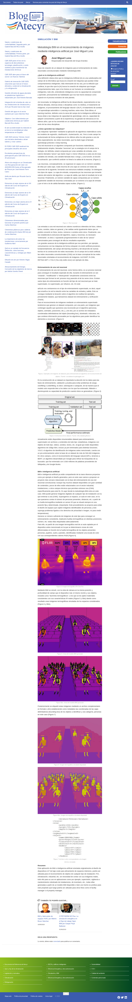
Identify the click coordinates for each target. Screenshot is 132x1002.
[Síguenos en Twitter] (122, 997)
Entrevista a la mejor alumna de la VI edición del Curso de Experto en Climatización (18, 204)
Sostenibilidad (96, 964)
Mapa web (3, 952)
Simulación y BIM (48, 39)
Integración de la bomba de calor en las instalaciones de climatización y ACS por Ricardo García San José (18, 104)
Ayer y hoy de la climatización (14, 969)
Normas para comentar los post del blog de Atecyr (50, 2)
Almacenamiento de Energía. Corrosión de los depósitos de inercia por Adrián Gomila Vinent (18, 269)
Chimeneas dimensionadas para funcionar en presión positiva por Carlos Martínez (16, 223)
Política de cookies (32, 952)
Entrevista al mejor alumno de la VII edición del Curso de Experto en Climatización (18, 195)
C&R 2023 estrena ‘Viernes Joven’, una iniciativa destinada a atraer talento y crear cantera (17, 139)
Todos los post (18, 2)
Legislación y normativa (12, 973)
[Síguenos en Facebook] (119, 997)
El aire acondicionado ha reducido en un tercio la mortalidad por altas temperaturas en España (18, 130)
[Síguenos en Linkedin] (125, 997)
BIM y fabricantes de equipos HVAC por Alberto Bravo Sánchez (47, 918)
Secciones (7, 2)
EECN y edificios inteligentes (57, 964)
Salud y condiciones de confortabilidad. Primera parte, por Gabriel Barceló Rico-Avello (17, 54)
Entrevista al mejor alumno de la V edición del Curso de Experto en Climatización (17, 213)
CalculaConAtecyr (119, 41)
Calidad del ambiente (98, 973)
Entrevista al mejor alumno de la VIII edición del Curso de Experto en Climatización (18, 186)
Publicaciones (121, 52)
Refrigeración (9, 982)
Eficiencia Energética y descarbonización (61, 969)
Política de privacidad (16, 952)
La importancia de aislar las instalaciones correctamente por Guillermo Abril (16, 241)
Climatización (9, 978)
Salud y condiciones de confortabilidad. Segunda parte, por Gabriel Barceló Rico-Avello (17, 44)
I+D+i (93, 969)
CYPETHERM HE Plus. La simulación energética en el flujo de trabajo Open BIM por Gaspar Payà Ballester (68, 921)
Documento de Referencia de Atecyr (16, 964)
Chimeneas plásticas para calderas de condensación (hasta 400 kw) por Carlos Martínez (18, 232)
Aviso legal (44, 952)
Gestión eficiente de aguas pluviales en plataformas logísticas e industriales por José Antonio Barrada (18, 95)
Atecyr (28, 2)
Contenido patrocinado (99, 978)
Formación (122, 46)
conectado (56, 941)
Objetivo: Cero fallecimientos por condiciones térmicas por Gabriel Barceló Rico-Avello (17, 121)
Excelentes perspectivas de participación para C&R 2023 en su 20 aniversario (17, 155)
